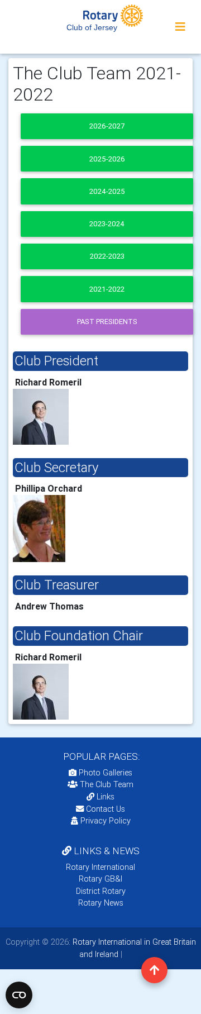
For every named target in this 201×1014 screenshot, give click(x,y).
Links (105, 797)
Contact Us (104, 809)
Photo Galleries (104, 773)
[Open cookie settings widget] (19, 995)
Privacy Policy (105, 821)
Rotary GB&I (100, 879)
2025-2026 (107, 159)
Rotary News (100, 903)
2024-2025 (107, 191)
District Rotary (101, 891)
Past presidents (107, 321)
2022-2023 (107, 256)
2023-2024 (107, 223)
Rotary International (100, 867)
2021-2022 (107, 289)
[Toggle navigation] (180, 27)
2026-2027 (107, 126)
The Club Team (106, 784)
